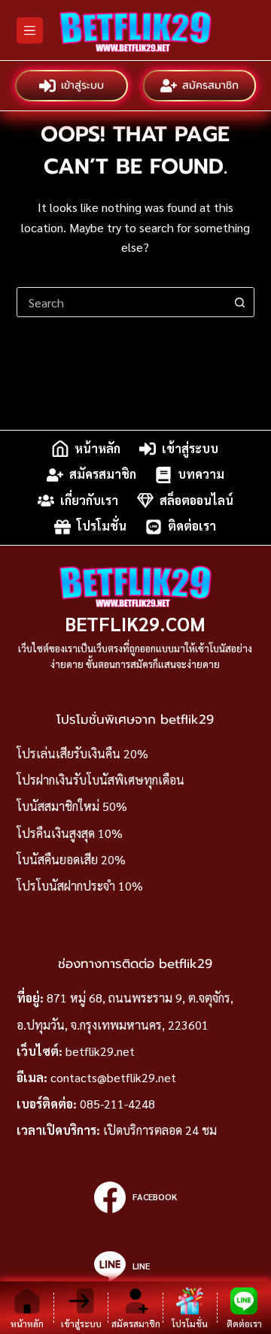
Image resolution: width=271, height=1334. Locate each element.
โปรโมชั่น (101, 526)
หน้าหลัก (97, 448)
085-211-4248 (117, 1104)
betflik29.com (135, 623)
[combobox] (121, 302)
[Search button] (239, 302)
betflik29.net (100, 1051)
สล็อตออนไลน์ (196, 500)
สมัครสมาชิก (210, 85)
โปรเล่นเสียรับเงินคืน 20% (82, 753)
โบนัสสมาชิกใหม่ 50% (72, 806)
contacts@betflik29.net (113, 1077)
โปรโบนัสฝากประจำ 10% (80, 886)
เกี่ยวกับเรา (89, 500)
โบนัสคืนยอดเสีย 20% (71, 859)
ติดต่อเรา (192, 526)
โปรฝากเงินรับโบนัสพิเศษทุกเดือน (100, 780)
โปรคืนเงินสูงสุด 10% (70, 833)
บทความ (201, 474)
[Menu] (30, 30)
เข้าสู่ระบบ (82, 85)
